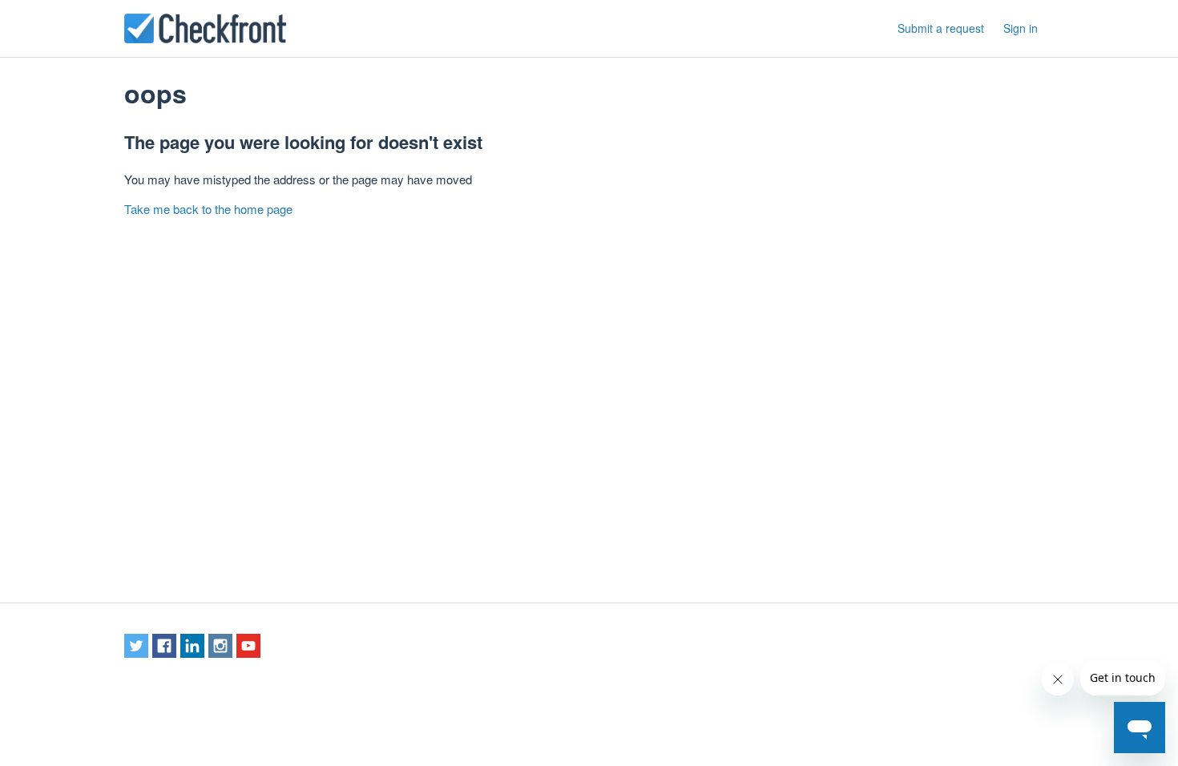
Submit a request (941, 28)
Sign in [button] (1020, 28)
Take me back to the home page (208, 208)
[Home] (205, 28)
